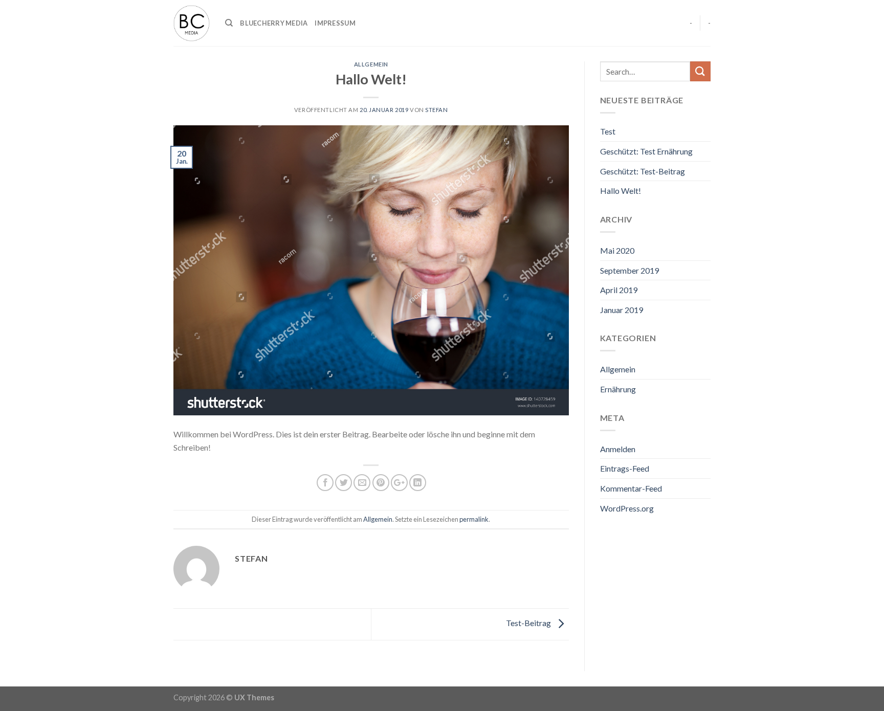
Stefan (436, 109)
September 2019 (629, 270)
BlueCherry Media (273, 23)
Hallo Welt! (620, 190)
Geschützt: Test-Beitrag (642, 171)
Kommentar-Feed (631, 488)
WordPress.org (627, 508)
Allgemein (371, 64)
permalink (474, 519)
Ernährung (618, 389)
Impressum (335, 23)
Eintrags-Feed (624, 468)
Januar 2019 (621, 310)
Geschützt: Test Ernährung (646, 151)
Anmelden (617, 449)
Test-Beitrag (529, 623)
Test (607, 131)
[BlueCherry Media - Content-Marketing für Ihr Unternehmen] (191, 23)
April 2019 (618, 290)
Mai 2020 (617, 250)
